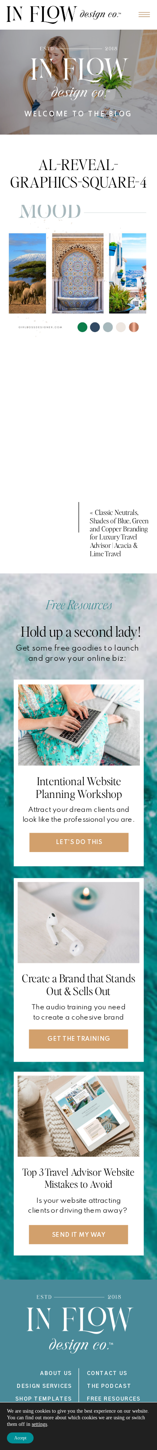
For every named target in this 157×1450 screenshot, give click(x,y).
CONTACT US (107, 1373)
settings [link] (39, 1424)
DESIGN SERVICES (44, 1386)
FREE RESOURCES (114, 1399)
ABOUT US (56, 1373)
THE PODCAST (109, 1386)
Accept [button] (20, 1437)
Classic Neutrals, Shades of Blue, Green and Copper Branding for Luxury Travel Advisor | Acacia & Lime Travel (119, 533)
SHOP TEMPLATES (43, 1399)
